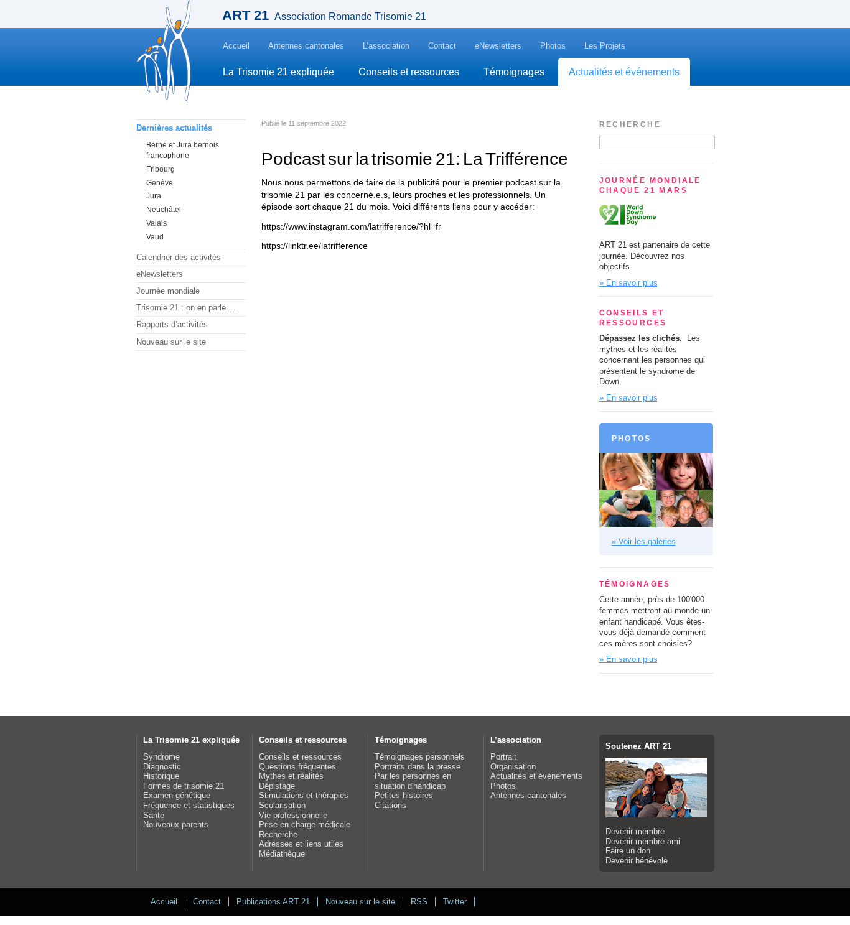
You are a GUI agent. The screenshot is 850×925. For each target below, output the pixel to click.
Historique (161, 776)
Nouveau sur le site (171, 341)
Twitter (455, 901)
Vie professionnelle (293, 815)
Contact (442, 45)
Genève (159, 183)
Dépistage (277, 786)
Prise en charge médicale (304, 824)
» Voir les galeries (644, 541)
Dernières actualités (174, 127)
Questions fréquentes (297, 766)
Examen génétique (176, 795)
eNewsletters (498, 45)
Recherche (278, 834)
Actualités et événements (624, 72)
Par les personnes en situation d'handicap (413, 781)
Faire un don (627, 850)
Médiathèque (282, 853)
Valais (156, 223)
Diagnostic (162, 766)
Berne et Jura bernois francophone (182, 150)
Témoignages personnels (420, 756)
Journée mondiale (168, 290)
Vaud (155, 237)
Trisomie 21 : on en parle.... (186, 307)
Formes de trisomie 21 (183, 786)
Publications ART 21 (273, 901)
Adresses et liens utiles (301, 843)
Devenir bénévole (636, 860)
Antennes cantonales (306, 45)
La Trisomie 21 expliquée (278, 72)
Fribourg (160, 169)
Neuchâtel (163, 209)
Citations (390, 805)
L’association (386, 45)
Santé (153, 815)
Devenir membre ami (642, 841)
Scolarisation (282, 805)
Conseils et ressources (408, 72)
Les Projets (604, 45)
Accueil (236, 45)
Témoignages (513, 72)
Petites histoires (404, 795)
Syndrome (161, 756)
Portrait (503, 756)
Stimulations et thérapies (303, 795)
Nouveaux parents (175, 824)
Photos (553, 45)
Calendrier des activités (178, 257)
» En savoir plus (628, 282)
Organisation (513, 766)
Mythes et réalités (291, 776)
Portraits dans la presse (417, 766)
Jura (153, 196)
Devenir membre (635, 831)
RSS (419, 901)
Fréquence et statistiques (189, 805)
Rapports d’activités (172, 324)
